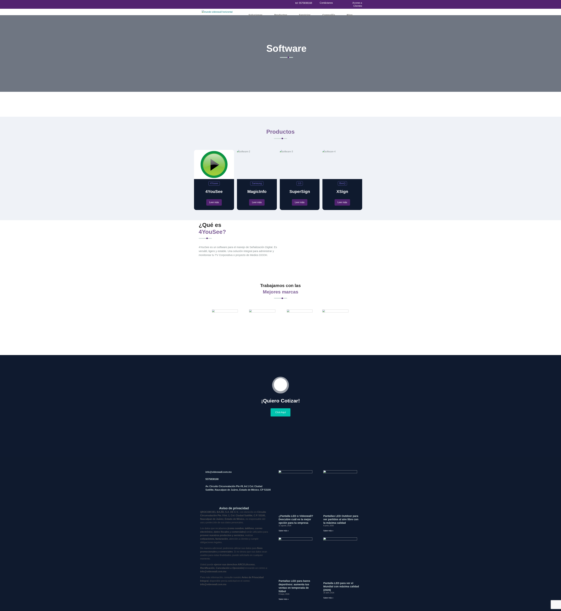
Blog (350, 15)
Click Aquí (280, 412)
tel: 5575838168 (303, 3)
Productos (280, 15)
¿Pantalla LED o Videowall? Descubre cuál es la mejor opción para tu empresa (296, 519)
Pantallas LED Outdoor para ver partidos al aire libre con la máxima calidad (340, 519)
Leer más (214, 202)
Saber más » (284, 531)
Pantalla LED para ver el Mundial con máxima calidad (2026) (341, 586)
